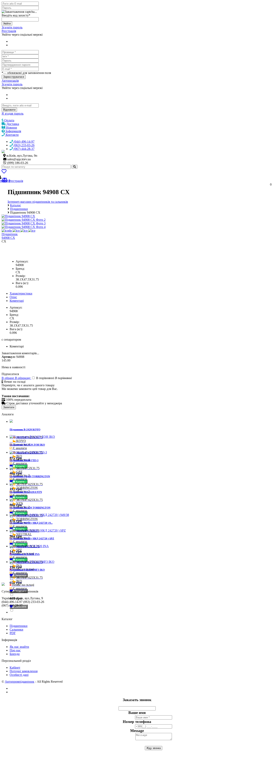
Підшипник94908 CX (10, 235)
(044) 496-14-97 (24, 141)
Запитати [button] (20, 575)
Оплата (8, 120)
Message (137, 731)
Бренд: (20, 268)
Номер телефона (137, 722)
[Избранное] (4, 172)
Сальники (16, 629)
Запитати (8, 407)
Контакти (12, 134)
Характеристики (21, 293)
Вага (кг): (22, 283)
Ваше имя (137, 713)
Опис (13, 297)
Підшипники (18, 626)
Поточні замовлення (24, 671)
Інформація (13, 131)
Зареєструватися (13, 76)
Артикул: (22, 261)
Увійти (7, 23)
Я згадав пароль (12, 113)
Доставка (12, 124)
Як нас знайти (19, 646)
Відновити (9, 109)
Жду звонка (153, 748)
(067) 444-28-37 (24, 148)
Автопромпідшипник (19, 681)
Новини (11, 127)
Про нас (15, 650)
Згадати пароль (12, 27)
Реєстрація (9, 31)
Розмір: (20, 276)
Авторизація (10, 80)
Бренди (15, 654)
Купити (20, 481)
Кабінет (15, 667)
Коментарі (17, 300)
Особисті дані (19, 674)
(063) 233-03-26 (24, 145)
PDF (13, 633)
